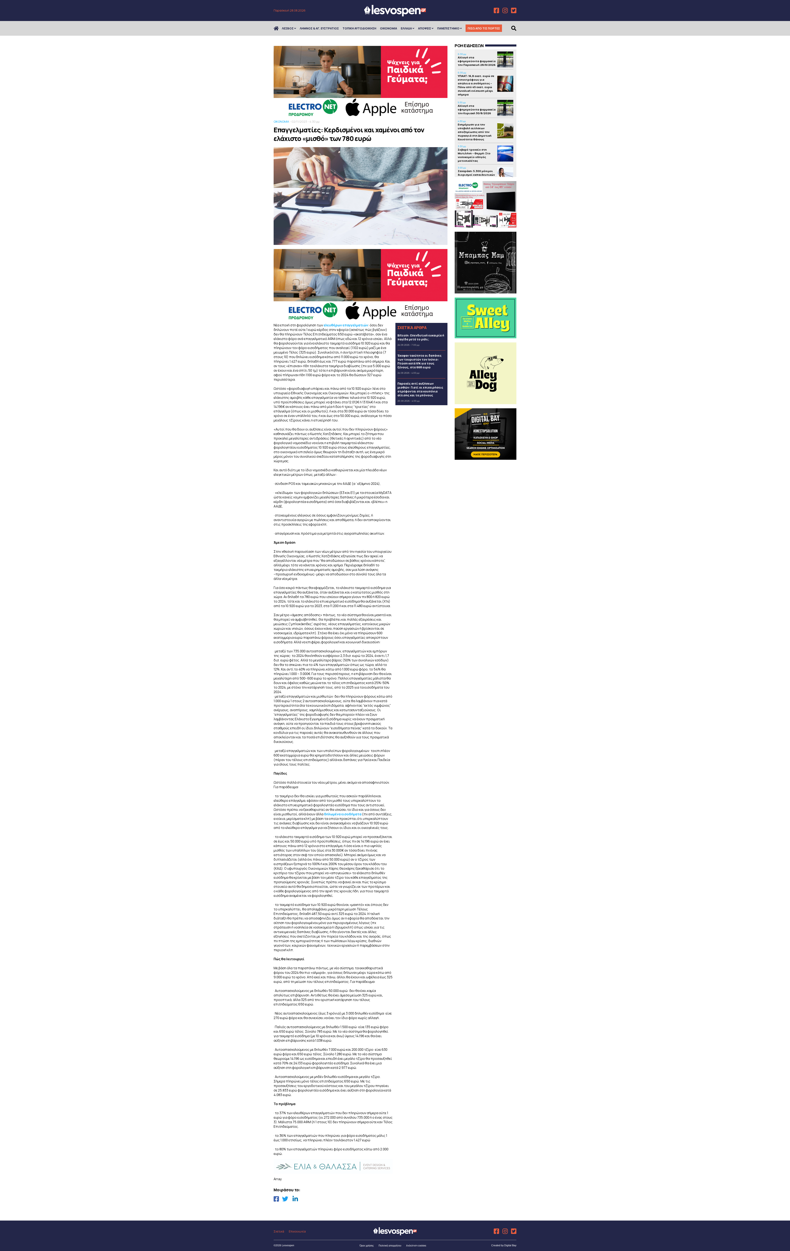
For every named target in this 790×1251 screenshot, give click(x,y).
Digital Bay (510, 1245)
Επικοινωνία (297, 1231)
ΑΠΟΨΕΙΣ (424, 28)
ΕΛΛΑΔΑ (406, 28)
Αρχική (279, 28)
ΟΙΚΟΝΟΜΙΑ (388, 28)
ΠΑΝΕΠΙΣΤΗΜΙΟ (448, 28)
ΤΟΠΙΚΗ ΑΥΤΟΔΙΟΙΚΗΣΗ (359, 28)
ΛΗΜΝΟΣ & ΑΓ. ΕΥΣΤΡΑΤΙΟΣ (319, 28)
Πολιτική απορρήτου (390, 1245)
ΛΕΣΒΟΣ (288, 28)
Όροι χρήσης (367, 1245)
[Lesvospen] (395, 15)
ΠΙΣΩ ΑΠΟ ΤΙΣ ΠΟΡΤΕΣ (484, 28)
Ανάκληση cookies (416, 1245)
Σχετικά (279, 1231)
